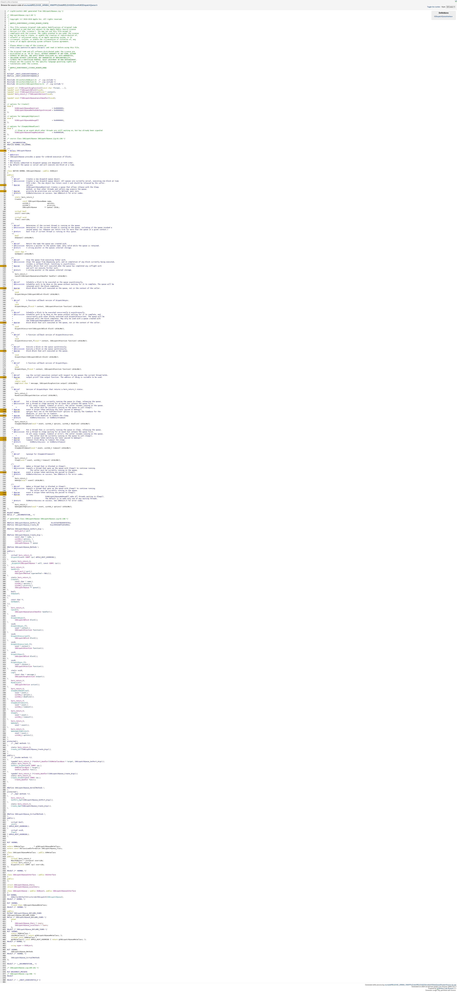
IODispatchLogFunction (25, 676)
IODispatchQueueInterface (64, 891)
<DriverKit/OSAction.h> (26, 82)
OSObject (40, 891)
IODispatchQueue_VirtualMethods (25, 958)
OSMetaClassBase (57, 761)
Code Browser (449, 988)
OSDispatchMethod (22, 573)
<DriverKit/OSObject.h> (26, 80)
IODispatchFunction (23, 630)
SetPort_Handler (22, 769)
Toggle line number (433, 7)
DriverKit (76, 5)
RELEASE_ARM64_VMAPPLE (45, 5)
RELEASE (67, 5)
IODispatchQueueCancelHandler (28, 612)
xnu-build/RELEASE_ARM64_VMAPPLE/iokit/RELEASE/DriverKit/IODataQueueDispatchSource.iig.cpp (420, 985)
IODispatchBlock (22, 620)
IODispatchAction (22, 685)
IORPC (27, 557)
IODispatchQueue (22, 543)
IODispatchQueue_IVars (25, 923)
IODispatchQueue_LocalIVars (27, 925)
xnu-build (28, 5)
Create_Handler (21, 780)
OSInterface (50, 875)
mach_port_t (20, 531)
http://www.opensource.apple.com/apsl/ (27, 47)
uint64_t (18, 539)
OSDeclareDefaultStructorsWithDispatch (28, 897)
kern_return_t (21, 94)
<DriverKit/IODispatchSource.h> (30, 84)
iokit (61, 5)
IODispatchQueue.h (89, 5)
